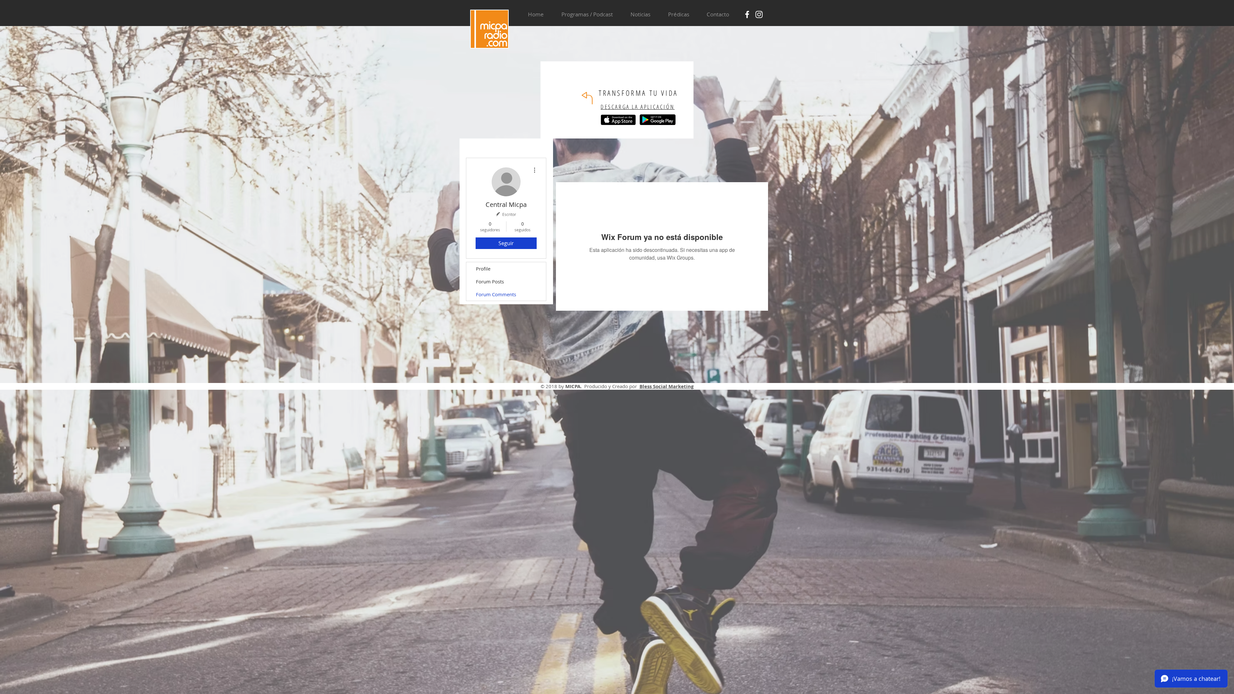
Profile (483, 268)
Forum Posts (490, 281)
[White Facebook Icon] (747, 14)
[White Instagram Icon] (759, 14)
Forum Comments (496, 294)
